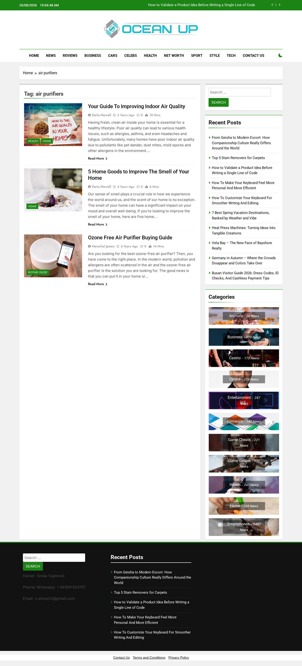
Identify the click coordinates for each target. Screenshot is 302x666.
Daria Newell (101, 115)
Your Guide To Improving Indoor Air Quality (136, 106)
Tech (231, 55)
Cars (112, 55)
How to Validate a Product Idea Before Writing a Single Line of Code (201, 5)
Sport (196, 55)
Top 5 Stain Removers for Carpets (238, 158)
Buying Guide (37, 272)
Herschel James (103, 246)
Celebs (130, 55)
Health (150, 55)
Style (215, 55)
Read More (96, 158)
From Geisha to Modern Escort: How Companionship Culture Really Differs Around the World (241, 142)
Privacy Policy (178, 657)
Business (92, 55)
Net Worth (174, 55)
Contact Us (253, 55)
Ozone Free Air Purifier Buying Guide (130, 238)
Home (34, 55)
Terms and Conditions (149, 657)
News (51, 55)
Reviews (70, 55)
